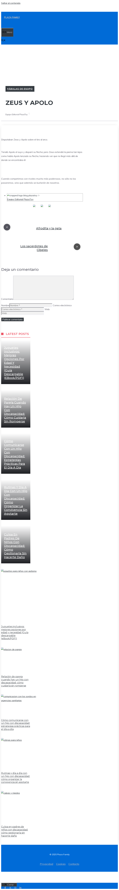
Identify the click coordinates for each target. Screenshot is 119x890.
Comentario (7, 298)
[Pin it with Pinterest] (49, 208)
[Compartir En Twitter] (41, 208)
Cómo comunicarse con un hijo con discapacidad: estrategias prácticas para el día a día (15, 725)
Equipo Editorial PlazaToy (20, 199)
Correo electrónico (62, 305)
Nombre (5, 305)
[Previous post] (7, 227)
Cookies (61, 864)
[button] (3, 40)
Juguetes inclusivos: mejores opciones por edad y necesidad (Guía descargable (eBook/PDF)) (14, 363)
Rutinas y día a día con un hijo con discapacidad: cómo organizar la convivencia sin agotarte (15, 778)
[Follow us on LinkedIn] (20, 888)
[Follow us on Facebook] (5, 888)
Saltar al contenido (10, 3)
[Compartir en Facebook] (34, 208)
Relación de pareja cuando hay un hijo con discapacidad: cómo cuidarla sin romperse (14, 681)
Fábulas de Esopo (20, 88)
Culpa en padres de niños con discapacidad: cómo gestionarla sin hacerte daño (15, 546)
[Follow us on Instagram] (15, 888)
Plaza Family (12, 17)
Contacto (73, 864)
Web (47, 309)
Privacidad (46, 864)
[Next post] (77, 246)
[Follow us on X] (10, 888)
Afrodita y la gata (49, 228)
